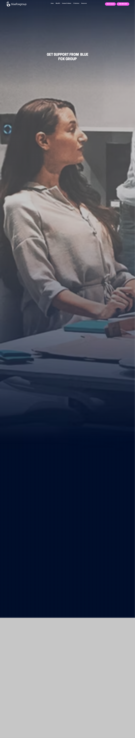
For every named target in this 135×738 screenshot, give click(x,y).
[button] (66, 3)
